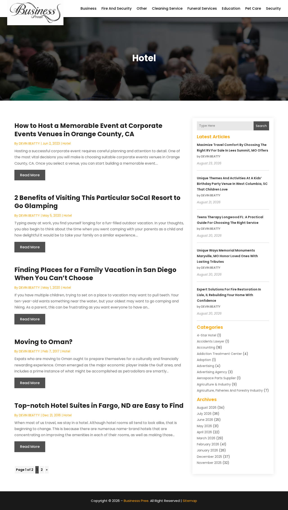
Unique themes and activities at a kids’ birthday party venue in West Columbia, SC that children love (232, 184)
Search (261, 126)
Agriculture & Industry (214, 384)
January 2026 (207, 450)
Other (142, 8)
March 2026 (206, 438)
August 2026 (206, 407)
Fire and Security (116, 8)
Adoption (204, 360)
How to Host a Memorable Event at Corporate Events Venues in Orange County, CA (88, 129)
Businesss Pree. (136, 500)
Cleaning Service (167, 8)
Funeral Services (202, 8)
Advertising (205, 366)
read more (30, 175)
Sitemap (190, 500)
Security (273, 8)
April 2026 (204, 432)
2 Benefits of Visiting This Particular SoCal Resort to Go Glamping (97, 201)
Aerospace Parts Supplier (216, 378)
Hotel (67, 143)
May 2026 (204, 426)
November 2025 (209, 462)
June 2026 (205, 419)
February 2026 (208, 444)
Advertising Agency (212, 372)
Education (231, 8)
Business (89, 8)
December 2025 (209, 456)
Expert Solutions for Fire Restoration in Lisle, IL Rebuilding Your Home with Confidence (229, 295)
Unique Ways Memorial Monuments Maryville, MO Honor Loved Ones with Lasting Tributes (227, 256)
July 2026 (204, 413)
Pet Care (253, 8)
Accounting (206, 347)
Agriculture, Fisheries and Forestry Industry (230, 390)
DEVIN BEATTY (29, 143)
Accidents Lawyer (210, 341)
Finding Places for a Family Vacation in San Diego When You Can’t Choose (95, 273)
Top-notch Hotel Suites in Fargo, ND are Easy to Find (99, 405)
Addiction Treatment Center (219, 353)
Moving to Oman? (43, 342)
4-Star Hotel (206, 335)
